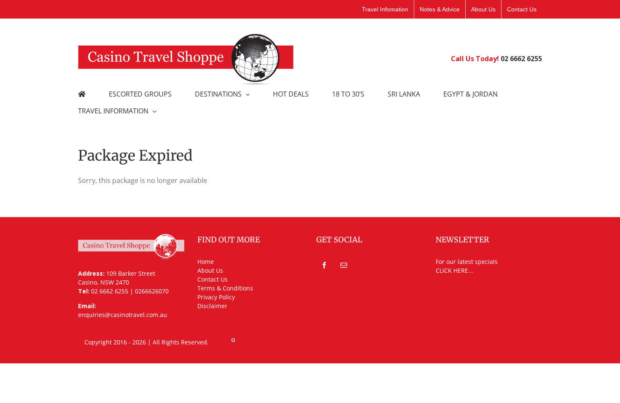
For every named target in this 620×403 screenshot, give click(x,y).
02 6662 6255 (521, 58)
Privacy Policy (216, 297)
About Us (210, 270)
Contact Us (212, 279)
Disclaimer (212, 306)
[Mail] (344, 265)
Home (205, 262)
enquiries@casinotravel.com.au (122, 315)
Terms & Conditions (225, 288)
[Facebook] (324, 265)
